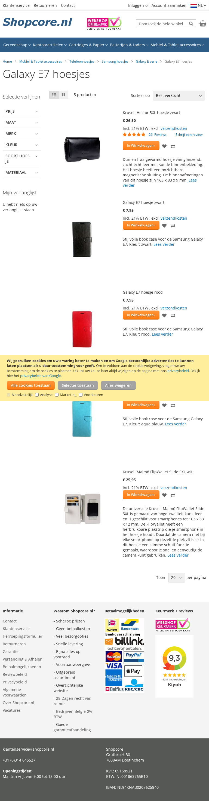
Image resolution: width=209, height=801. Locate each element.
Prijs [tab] (10, 111)
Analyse (46, 394)
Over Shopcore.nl (18, 702)
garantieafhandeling (72, 729)
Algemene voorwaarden (15, 692)
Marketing (68, 394)
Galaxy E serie (146, 61)
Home (7, 61)
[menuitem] (17, 45)
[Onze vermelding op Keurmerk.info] (104, 28)
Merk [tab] (10, 133)
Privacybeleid (15, 682)
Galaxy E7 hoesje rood (143, 292)
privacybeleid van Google (40, 375)
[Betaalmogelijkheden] (124, 691)
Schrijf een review (189, 134)
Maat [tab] (10, 122)
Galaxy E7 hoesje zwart (143, 202)
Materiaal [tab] (15, 172)
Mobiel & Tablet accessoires (40, 61)
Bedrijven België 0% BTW (73, 714)
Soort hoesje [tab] (17, 158)
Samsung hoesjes (115, 61)
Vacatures (12, 710)
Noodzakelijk (22, 394)
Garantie (11, 651)
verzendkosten (174, 128)
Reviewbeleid (15, 674)
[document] (105, 377)
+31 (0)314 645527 (19, 760)
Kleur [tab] (11, 144)
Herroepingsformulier (22, 636)
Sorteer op (140, 95)
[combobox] (166, 23)
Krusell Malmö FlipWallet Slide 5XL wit (157, 471)
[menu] (104, 45)
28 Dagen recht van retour (72, 701)
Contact (68, 5)
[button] (198, 5)
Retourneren (45, 5)
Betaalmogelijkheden (22, 666)
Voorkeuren (93, 394)
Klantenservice (16, 5)
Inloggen (136, 5)
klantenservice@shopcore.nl (28, 749)
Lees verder (164, 244)
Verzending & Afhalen (22, 659)
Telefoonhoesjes (81, 61)
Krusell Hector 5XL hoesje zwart (151, 112)
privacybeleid (178, 370)
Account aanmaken (169, 5)
